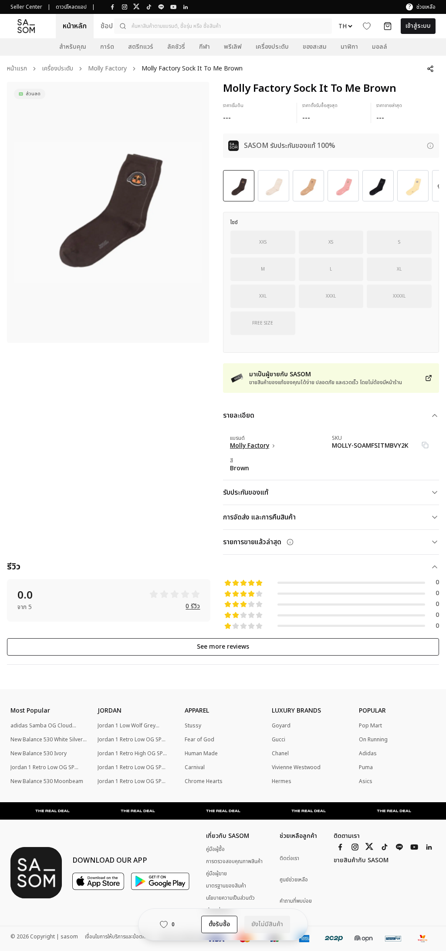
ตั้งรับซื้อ (219, 924)
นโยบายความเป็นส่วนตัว (230, 897)
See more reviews (223, 646)
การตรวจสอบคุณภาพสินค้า (234, 861)
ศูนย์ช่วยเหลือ (294, 880)
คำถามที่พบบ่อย (296, 901)
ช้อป (107, 26)
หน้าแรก (17, 69)
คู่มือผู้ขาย (216, 873)
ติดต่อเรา (289, 858)
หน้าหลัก (75, 26)
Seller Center (26, 6)
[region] (108, 212)
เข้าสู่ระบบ (418, 25)
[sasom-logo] (26, 26)
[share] (430, 68)
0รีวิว (193, 606)
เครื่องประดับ (57, 69)
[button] (223, 26)
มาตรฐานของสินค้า (226, 885)
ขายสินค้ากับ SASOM (361, 860)
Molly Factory (107, 69)
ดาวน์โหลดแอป (71, 6)
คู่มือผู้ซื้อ (215, 849)
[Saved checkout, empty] (387, 26)
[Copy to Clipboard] (425, 445)
